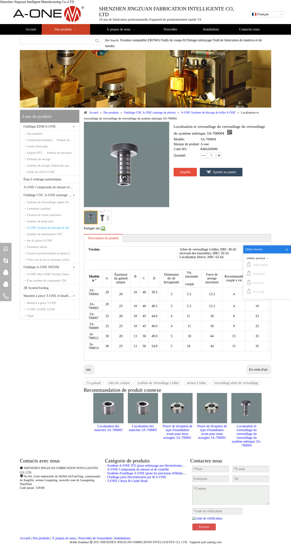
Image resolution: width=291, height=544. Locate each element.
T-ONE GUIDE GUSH (41, 309)
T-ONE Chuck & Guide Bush (127, 481)
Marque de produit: (186, 144)
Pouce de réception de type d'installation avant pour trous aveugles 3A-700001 (177, 431)
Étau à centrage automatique (42, 179)
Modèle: (179, 139)
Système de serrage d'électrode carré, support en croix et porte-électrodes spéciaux (53, 165)
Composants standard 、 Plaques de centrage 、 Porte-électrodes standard (53, 140)
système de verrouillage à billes (158, 383)
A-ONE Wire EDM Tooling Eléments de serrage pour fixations (53, 274)
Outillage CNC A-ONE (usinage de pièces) (51, 195)
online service (256, 258)
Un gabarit (93, 383)
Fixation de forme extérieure (44, 215)
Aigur (30, 315)
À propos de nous (64, 538)
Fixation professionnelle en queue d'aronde (52, 253)
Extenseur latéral (37, 247)
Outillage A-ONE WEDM (41, 267)
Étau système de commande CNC (47, 280)
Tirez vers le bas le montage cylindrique (51, 259)
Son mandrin (34, 133)
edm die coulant (119, 383)
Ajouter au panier (224, 172)
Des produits (41, 538)
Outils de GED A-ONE (41, 172)
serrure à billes (196, 383)
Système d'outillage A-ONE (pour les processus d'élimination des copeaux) (157, 473)
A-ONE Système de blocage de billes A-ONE (53, 227)
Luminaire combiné (38, 208)
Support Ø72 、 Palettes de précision (49, 152)
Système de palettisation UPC (44, 234)
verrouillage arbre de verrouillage (236, 383)
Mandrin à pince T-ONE (41, 303)
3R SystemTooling (36, 288)
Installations (122, 538)
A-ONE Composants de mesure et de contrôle (51, 187)
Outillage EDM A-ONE (39, 126)
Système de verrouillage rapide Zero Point (52, 202)
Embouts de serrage (38, 159)
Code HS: (180, 149)
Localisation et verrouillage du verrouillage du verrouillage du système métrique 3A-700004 (246, 435)
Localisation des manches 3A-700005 (108, 428)
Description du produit (103, 238)
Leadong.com (213, 542)
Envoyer (204, 526)
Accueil (25, 538)
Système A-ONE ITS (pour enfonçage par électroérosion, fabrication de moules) (161, 465)
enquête (185, 172)
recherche (97, 40)
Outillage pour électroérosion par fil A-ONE (136, 477)
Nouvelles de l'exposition (95, 538)
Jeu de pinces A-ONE (40, 240)
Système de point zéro (40, 221)
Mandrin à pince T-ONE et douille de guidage (51, 296)
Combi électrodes (37, 146)
